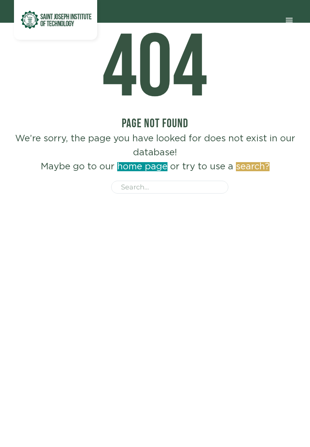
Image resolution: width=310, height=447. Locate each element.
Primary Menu (289, 20)
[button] (219, 187)
